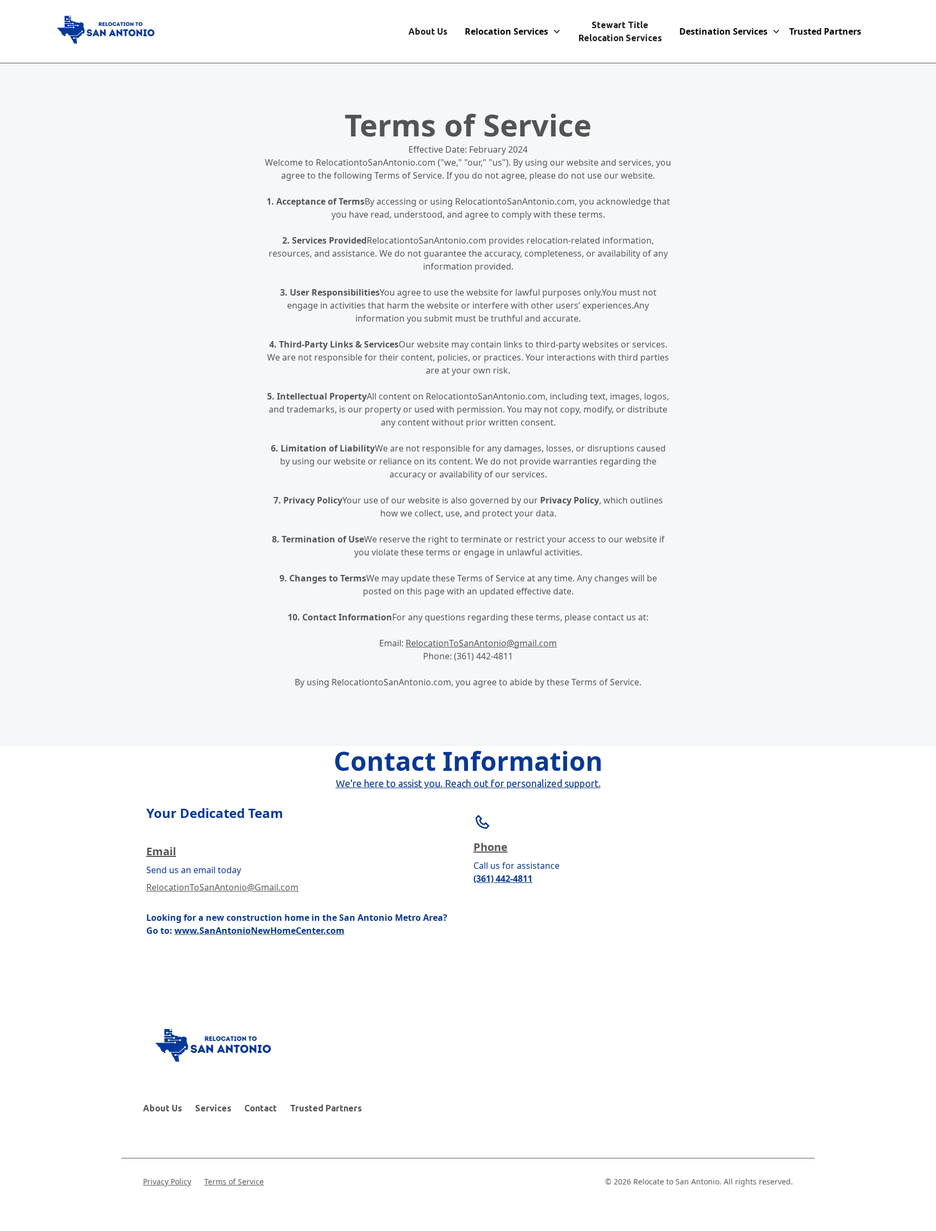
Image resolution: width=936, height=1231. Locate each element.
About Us (427, 31)
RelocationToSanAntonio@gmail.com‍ (481, 643)
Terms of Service (234, 1181)
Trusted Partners (326, 1108)
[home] (108, 31)
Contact (260, 1108)
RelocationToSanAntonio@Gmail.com (222, 887)
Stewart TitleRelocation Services (620, 31)
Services (213, 1108)
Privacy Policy (167, 1181)
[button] (513, 31)
